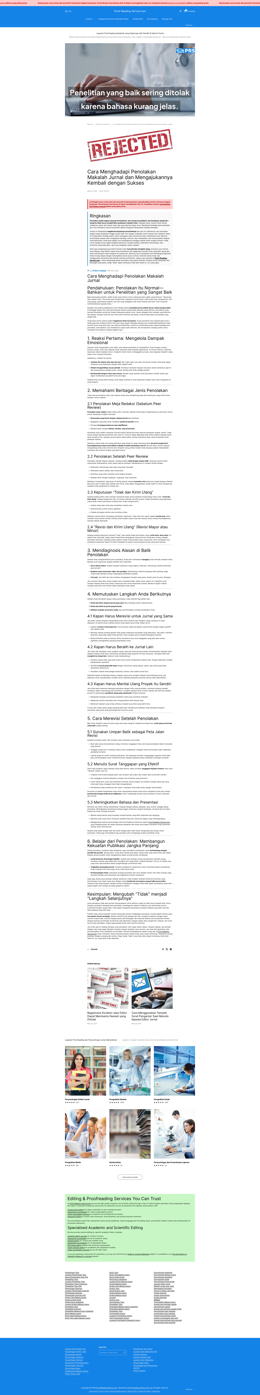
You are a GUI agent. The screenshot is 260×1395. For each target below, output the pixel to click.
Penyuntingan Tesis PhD (74, 1366)
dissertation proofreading (77, 1212)
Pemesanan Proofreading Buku (77, 1363)
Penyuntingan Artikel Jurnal (75, 1352)
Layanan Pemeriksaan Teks (75, 1349)
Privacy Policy (93, 1391)
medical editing (73, 1241)
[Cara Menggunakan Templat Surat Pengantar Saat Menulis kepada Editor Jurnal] (152, 988)
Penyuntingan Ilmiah (141, 1363)
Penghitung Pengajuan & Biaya (76, 1371)
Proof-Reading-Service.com (130, 11)
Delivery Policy (132, 1391)
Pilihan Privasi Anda (72, 1374)
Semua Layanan (139, 1371)
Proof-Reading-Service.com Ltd (140, 1388)
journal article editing (76, 1210)
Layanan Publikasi (140, 1354)
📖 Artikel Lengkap (104, 271)
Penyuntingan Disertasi (74, 1360)
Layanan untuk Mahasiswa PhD (145, 1352)
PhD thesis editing (74, 1245)
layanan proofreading (163, 3)
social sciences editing (76, 1247)
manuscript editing (75, 1216)
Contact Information (144, 1391)
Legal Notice (156, 1391)
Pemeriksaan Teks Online (142, 1349)
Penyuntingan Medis (72, 1368)
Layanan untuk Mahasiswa (143, 1360)
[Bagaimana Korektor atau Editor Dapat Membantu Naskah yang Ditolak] (107, 988)
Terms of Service (104, 1391)
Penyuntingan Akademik (74, 1357)
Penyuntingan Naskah (73, 1354)
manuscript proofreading (77, 1238)
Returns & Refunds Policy (119, 1391)
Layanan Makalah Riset (142, 1357)
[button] (68, 11)
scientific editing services (77, 1236)
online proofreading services (78, 1214)
